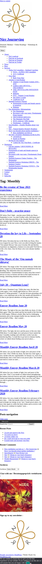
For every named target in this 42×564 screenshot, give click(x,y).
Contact (7, 172)
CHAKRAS (17, 137)
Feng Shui (12, 76)
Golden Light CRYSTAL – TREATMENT (22, 87)
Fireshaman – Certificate (21, 123)
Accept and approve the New (14, 433)
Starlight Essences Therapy (18, 101)
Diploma (16, 107)
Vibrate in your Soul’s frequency (21, 455)
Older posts (4, 419)
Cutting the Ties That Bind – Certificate (26, 142)
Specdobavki (8, 453)
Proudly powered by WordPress (11, 555)
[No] (30, 563)
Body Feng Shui (18, 78)
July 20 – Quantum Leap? (14, 284)
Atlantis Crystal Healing (17, 80)
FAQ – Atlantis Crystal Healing (23, 95)
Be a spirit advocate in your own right (17, 438)
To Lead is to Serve (11, 435)
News (6, 64)
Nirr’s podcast (13, 56)
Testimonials (8, 170)
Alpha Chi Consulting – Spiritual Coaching (23, 70)
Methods (16, 93)
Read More (4, 206)
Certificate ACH (18, 99)
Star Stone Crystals (19, 97)
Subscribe (7, 176)
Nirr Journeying (12, 39)
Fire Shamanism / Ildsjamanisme (20, 109)
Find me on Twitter (15, 62)
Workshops (8, 144)
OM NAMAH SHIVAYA (22, 117)
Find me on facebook (16, 58)
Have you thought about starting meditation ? (24, 131)
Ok (28, 563)
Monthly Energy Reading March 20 (19, 367)
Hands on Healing (19, 139)
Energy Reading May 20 (13, 326)
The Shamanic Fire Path (21, 119)
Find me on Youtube (15, 60)
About (6, 54)
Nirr (5, 455)
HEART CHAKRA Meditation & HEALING (24, 135)
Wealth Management (11, 459)
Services (7, 68)
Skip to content (5, 1)
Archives (3, 469)
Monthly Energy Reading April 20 (19, 347)
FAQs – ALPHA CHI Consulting (24, 72)
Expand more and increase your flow (16, 440)
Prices (6, 174)
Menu (2, 50)
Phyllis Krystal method (16, 141)
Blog (6, 66)
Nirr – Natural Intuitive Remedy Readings (23, 129)
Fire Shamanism (18, 111)
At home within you (11, 437)
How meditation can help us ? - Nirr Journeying (20, 449)
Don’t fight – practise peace (15, 210)
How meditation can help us (22, 133)
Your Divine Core (22, 453)
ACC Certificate (18, 74)
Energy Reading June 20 (13, 305)
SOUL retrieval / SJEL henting (23, 121)
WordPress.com (5, 557)
